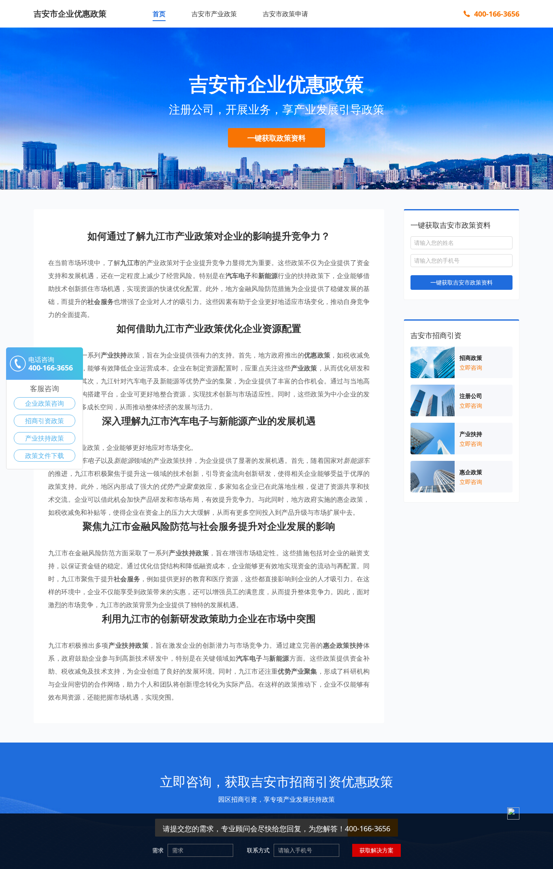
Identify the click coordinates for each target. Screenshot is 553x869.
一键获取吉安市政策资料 (461, 282)
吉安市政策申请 (285, 13)
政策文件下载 (44, 455)
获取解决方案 (376, 850)
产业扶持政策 (44, 438)
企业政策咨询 (44, 403)
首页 (159, 13)
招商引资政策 (44, 420)
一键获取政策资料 (276, 138)
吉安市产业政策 (214, 13)
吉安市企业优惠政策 (70, 13)
